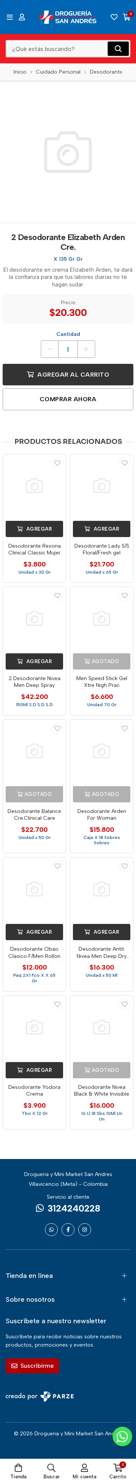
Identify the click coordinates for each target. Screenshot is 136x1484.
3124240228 (74, 1208)
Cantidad (68, 334)
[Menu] (10, 17)
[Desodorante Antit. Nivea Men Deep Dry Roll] (101, 888)
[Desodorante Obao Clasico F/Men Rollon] (34, 888)
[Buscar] (118, 49)
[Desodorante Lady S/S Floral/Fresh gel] (101, 485)
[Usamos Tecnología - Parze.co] (40, 1397)
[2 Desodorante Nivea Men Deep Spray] (34, 618)
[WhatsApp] (51, 1229)
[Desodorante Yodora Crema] (34, 1027)
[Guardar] (57, 462)
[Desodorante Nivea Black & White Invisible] (101, 1027)
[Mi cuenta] (22, 17)
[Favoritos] (114, 17)
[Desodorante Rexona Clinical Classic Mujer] (34, 485)
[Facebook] (68, 1229)
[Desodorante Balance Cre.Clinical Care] (34, 751)
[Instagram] (84, 1229)
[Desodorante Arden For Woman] (101, 751)
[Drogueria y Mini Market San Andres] (68, 17)
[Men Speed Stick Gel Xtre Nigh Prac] (101, 618)
